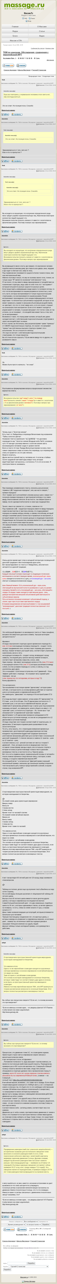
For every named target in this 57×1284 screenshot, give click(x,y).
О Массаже (42, 27)
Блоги (15, 36)
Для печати (50, 60)
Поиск (32, 18)
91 (27, 58)
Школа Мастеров (24, 70)
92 (29, 58)
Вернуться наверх (8, 110)
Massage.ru (24, 1277)
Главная (15, 27)
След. (38, 58)
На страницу (7, 58)
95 (34, 58)
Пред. (13, 58)
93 (31, 58)
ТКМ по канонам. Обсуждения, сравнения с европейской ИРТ (26, 53)
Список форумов (10, 70)
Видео (41, 36)
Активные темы (49, 48)
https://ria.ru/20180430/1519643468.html (27, 1080)
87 (18, 58)
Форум (15, 31)
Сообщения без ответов (37, 48)
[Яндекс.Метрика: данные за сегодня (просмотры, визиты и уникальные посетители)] (28, 1281)
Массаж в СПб (16, 41)
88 (20, 58)
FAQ (25, 18)
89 (23, 58)
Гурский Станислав (39, 70)
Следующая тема (48, 76)
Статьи (42, 31)
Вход (29, 21)
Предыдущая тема (34, 76)
